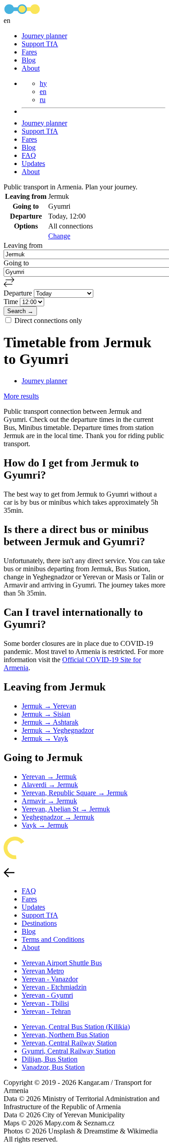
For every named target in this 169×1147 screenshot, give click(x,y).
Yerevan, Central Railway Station (69, 1043)
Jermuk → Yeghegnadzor (58, 730)
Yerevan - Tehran (46, 1011)
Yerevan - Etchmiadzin (54, 987)
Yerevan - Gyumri (47, 995)
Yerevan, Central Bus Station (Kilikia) (76, 1027)
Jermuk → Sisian (46, 714)
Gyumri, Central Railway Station (68, 1051)
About (31, 68)
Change (59, 236)
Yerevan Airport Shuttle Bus (62, 963)
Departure (19, 293)
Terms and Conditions (53, 939)
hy (43, 83)
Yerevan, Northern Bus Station (65, 1035)
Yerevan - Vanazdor (50, 979)
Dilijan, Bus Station (50, 1059)
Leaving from (23, 245)
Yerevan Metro (43, 971)
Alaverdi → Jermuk (50, 785)
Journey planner (44, 36)
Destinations (39, 923)
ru (43, 99)
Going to (16, 263)
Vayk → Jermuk (45, 825)
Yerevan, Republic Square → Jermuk (75, 793)
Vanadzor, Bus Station (53, 1067)
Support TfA (40, 44)
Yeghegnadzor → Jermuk (58, 817)
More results (21, 396)
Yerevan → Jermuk (49, 776)
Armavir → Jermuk (49, 801)
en (43, 91)
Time (12, 301)
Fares (29, 52)
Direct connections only (48, 320)
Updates (33, 163)
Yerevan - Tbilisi (45, 1003)
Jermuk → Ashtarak (50, 722)
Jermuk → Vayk (45, 738)
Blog (29, 60)
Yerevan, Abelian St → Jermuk (66, 809)
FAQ (29, 155)
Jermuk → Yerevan (49, 706)
